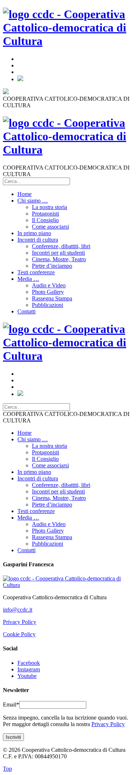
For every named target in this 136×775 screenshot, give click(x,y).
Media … (28, 279)
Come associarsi (50, 227)
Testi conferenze (36, 272)
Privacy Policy (19, 622)
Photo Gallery (48, 292)
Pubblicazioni (47, 305)
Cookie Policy (19, 634)
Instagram (28, 669)
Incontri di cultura (37, 240)
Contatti (26, 311)
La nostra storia (49, 207)
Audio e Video (49, 285)
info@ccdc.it (17, 610)
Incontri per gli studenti (58, 253)
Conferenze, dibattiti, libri (61, 246)
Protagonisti (45, 214)
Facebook (28, 663)
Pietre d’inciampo (52, 266)
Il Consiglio (45, 220)
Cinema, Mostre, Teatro (59, 259)
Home (24, 194)
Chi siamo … (32, 200)
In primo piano (34, 233)
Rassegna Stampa (52, 298)
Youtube (27, 676)
